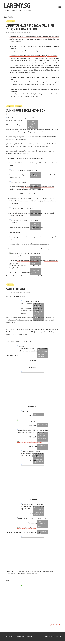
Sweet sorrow (15, 289)
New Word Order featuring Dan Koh (28, 213)
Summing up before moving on (25, 110)
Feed (60, 636)
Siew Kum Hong (26, 272)
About (46, 636)
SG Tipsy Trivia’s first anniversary (28, 261)
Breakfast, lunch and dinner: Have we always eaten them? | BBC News (34, 37)
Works (51, 636)
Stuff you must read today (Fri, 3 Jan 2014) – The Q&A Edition (30, 27)
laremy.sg (17, 5)
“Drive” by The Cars (20, 334)
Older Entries (54, 624)
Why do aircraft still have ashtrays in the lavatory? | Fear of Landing (34, 56)
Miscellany (18, 106)
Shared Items (11, 21)
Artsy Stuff (10, 106)
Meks (20, 636)
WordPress (31, 636)
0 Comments (27, 33)
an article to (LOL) (32, 163)
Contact (56, 636)
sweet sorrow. (20, 296)
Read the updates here (32, 194)
